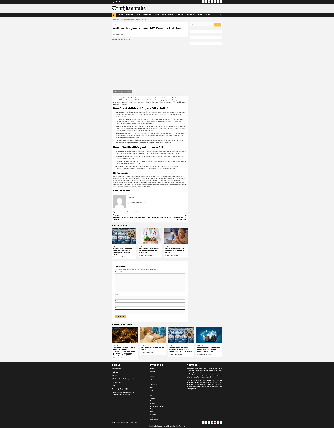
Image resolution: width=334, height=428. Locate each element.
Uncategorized (154, 419)
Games (207, 15)
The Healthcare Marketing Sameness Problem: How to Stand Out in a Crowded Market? (122, 251)
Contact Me (124, 422)
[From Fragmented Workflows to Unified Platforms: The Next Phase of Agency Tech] (209, 335)
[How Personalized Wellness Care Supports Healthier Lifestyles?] (150, 236)
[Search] (221, 15)
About (118, 422)
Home (164, 15)
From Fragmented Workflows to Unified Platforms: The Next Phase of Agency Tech (208, 349)
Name (117, 294)
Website (117, 308)
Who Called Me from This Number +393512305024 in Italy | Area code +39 (131, 217)
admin (123, 34)
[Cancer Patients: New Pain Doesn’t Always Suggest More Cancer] (176, 236)
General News (147, 15)
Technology (191, 15)
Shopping (181, 15)
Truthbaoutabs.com (200, 369)
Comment (118, 272)
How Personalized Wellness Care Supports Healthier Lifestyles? (149, 250)
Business (120, 15)
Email (117, 301)
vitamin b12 (119, 212)
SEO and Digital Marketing (157, 406)
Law (151, 395)
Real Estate (153, 403)
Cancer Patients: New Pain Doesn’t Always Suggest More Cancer (175, 250)
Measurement (153, 401)
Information (153, 392)
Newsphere (172, 426)
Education (129, 15)
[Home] (114, 15)
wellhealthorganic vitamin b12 (131, 212)
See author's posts (136, 202)
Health (157, 15)
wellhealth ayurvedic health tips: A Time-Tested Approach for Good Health (168, 217)
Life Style (171, 15)
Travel (200, 15)
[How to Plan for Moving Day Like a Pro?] (153, 335)
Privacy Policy (134, 422)
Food (138, 15)
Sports (151, 411)
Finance (152, 376)
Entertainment (154, 374)
